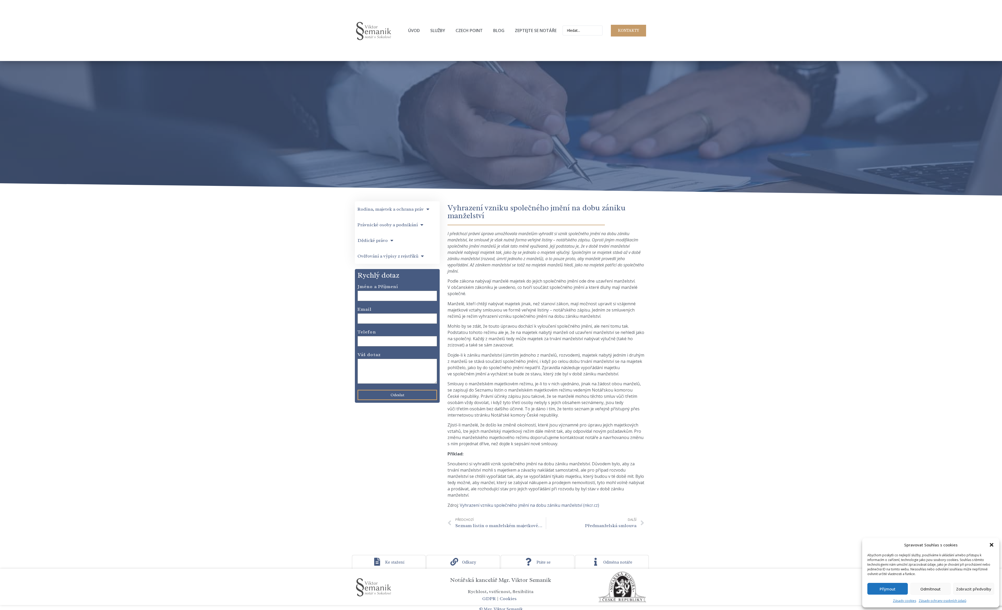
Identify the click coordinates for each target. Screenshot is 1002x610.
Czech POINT (469, 30)
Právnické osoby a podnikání (387, 225)
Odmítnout (930, 588)
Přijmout (888, 588)
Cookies (508, 598)
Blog (498, 30)
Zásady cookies (904, 601)
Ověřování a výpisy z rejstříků (387, 256)
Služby (437, 30)
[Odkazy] (454, 562)
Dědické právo (372, 240)
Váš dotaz (368, 354)
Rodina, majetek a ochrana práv (390, 209)
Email (364, 309)
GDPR (489, 598)
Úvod (414, 30)
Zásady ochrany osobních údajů (942, 601)
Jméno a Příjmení (377, 286)
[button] (991, 544)
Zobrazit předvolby (973, 588)
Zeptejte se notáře (536, 30)
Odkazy (469, 562)
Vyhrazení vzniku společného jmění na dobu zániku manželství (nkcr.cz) (529, 505)
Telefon (366, 332)
